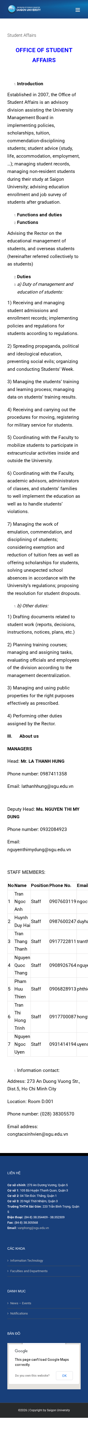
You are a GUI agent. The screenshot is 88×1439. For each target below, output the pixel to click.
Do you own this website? (32, 1375)
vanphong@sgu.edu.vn (33, 1228)
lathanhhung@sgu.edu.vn (48, 786)
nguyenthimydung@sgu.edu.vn (39, 849)
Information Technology (26, 1260)
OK (64, 1376)
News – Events (20, 1303)
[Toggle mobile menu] (78, 9)
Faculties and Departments (29, 1271)
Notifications (19, 1313)
